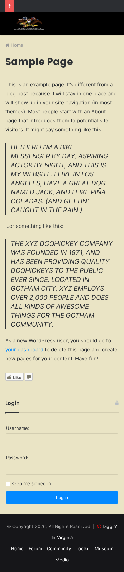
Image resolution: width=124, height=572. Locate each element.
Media (62, 559)
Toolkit (83, 548)
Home (16, 45)
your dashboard (24, 349)
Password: (17, 457)
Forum (35, 548)
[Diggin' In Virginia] (29, 23)
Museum (104, 548)
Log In (62, 497)
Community (59, 548)
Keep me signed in (31, 483)
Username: (17, 428)
